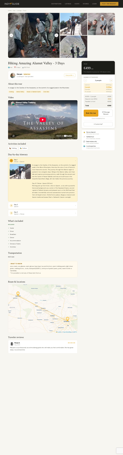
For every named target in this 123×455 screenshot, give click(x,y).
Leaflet (59, 332)
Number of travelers (91, 77)
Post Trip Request (109, 4)
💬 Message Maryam (106, 113)
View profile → (70, 75)
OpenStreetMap (67, 332)
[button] (18, 294)
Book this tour (91, 113)
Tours (24, 10)
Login (94, 4)
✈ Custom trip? (98, 124)
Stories (86, 4)
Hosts (77, 4)
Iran (14, 10)
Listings (68, 4)
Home (10, 10)
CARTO (75, 332)
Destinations (56, 4)
